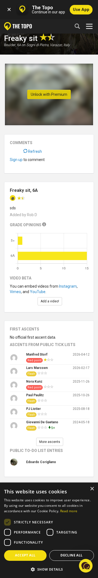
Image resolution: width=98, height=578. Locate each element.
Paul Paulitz (35, 395)
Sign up (16, 159)
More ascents (49, 442)
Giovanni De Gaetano (42, 422)
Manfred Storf (36, 354)
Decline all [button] (71, 555)
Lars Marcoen (37, 368)
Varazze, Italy (60, 45)
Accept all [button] (25, 555)
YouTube (37, 292)
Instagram (68, 286)
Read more (69, 511)
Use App (81, 9)
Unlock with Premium (49, 94)
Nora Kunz (34, 381)
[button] (49, 569)
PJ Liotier (33, 409)
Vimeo (15, 292)
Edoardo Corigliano (41, 462)
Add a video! (50, 301)
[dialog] (49, 530)
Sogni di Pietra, (37, 45)
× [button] (92, 489)
